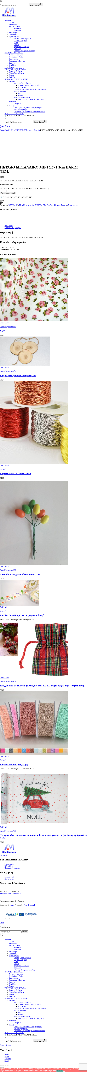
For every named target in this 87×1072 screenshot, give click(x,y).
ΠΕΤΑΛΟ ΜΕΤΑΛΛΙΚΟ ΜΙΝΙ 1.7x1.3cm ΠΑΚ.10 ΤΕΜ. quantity (24, 188)
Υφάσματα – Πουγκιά (21, 47)
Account (8, 1059)
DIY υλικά (22, 87)
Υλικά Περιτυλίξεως (16, 73)
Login (2, 126)
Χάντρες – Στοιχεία (16, 55)
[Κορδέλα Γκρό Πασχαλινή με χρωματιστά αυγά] (19, 605)
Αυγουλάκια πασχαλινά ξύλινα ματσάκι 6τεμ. (21, 574)
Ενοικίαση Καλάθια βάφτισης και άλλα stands (30, 89)
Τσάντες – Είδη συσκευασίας (24, 51)
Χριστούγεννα (14, 37)
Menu (7, 1057)
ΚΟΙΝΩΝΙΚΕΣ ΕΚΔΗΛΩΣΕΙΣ (16, 79)
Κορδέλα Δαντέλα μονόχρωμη (14, 764)
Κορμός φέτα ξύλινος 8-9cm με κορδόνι (18, 375)
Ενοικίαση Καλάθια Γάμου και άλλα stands (29, 112)
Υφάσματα (17, 30)
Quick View (4, 323)
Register (8, 126)
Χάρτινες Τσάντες (15, 71)
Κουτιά (11, 75)
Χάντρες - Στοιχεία (33, 130)
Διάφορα (12, 63)
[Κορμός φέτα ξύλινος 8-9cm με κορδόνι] (25, 365)
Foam (16, 43)
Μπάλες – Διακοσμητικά (22, 39)
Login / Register (6, 1045)
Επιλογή (3, 469)
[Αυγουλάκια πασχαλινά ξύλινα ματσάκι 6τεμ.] (34, 564)
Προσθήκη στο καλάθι (8, 193)
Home (2, 130)
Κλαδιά (16, 45)
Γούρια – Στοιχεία (20, 41)
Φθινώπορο (13, 35)
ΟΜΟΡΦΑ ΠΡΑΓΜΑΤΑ (14, 53)
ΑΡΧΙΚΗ (8, 20)
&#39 (2, 331)
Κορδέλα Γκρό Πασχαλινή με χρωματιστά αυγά (22, 615)
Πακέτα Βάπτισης (20, 91)
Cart (6, 1061)
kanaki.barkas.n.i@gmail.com (10, 893)
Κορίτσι (21, 95)
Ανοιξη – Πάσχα (15, 26)
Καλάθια (12, 77)
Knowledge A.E (29, 905)
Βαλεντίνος (13, 24)
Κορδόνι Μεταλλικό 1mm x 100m (15, 473)
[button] (1, 2)
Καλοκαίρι (13, 32)
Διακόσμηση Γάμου (21, 110)
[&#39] (34, 321)
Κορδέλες (17, 49)
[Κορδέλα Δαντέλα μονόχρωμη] (34, 754)
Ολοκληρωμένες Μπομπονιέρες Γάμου (28, 108)
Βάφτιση (12, 81)
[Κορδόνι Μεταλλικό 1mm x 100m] (34, 463)
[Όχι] (64, 1071)
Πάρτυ (11, 67)
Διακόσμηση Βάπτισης (22, 97)
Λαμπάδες (17, 28)
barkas (12, 905)
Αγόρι (20, 93)
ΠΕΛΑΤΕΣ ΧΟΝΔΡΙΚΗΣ (14, 114)
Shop (6, 130)
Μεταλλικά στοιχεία (26, 205)
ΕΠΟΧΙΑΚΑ (9, 22)
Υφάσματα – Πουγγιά (17, 61)
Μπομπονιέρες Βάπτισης (22, 83)
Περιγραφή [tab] (9, 226)
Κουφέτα (12, 101)
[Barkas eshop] (9, 16)
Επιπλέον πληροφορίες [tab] (13, 228)
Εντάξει (59, 1071)
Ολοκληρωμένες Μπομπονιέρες (29, 85)
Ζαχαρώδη (17, 103)
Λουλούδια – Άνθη (16, 57)
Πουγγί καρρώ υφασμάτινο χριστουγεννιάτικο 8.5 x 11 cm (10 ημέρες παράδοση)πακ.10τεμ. (42, 686)
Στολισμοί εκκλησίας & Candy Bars (31, 99)
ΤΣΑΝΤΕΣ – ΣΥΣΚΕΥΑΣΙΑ (15, 69)
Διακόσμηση (13, 59)
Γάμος (11, 106)
